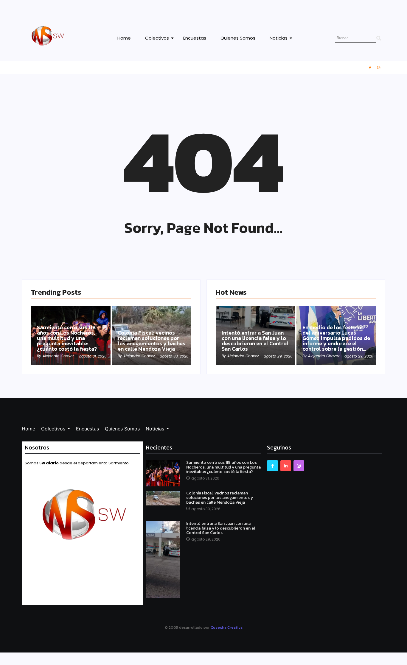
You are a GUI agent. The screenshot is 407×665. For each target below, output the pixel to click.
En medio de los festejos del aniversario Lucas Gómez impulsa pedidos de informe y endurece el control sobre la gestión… (336, 338)
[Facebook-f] (370, 67)
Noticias (279, 38)
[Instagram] (378, 67)
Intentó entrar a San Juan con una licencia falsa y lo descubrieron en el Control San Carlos (255, 341)
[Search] (378, 38)
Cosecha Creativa (227, 627)
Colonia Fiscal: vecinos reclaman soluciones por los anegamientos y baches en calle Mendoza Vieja (151, 341)
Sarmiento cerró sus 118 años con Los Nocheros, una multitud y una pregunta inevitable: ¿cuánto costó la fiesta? (67, 338)
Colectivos (157, 38)
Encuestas (194, 38)
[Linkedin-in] (285, 465)
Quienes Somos (237, 38)
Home (124, 38)
